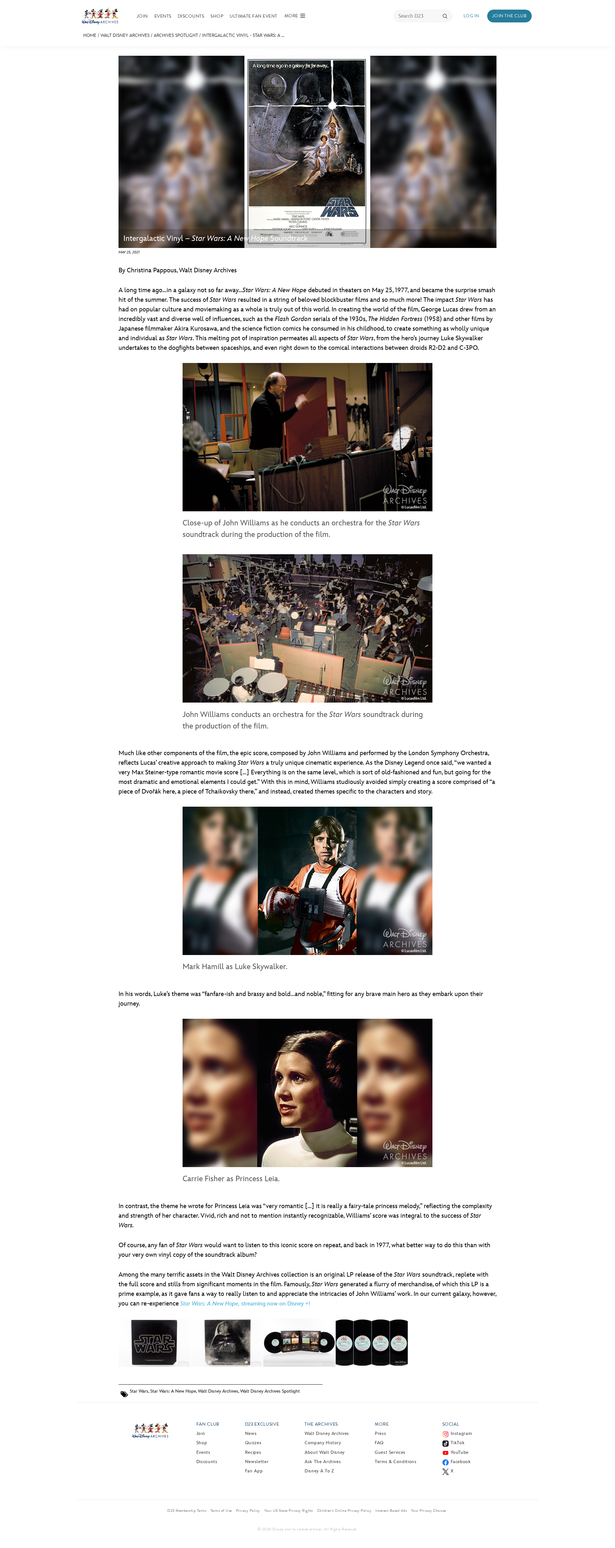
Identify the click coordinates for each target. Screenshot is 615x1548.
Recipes (253, 1452)
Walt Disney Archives (125, 35)
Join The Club (509, 15)
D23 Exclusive (262, 1424)
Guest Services (390, 1452)
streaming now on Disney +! (245, 1303)
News (251, 1433)
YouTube (460, 1452)
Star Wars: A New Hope (173, 1391)
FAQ (379, 1442)
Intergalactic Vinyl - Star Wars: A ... (243, 35)
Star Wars (139, 1391)
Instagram (461, 1433)
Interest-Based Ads (391, 1510)
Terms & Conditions (396, 1461)
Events (162, 16)
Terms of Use (221, 1510)
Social (450, 1424)
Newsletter (256, 1461)
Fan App (254, 1471)
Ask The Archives (323, 1461)
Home (89, 35)
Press (380, 1433)
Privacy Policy (248, 1510)
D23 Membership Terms (186, 1510)
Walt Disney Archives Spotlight (270, 1391)
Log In (471, 15)
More (382, 1424)
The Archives (321, 1424)
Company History (323, 1442)
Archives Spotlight (176, 35)
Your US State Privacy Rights (288, 1510)
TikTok (458, 1442)
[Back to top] (603, 1530)
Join (142, 16)
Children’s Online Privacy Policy (344, 1510)
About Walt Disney (325, 1452)
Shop (216, 16)
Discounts (191, 16)
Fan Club (207, 1424)
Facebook (461, 1461)
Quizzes (253, 1442)
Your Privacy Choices (428, 1510)
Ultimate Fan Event (253, 16)
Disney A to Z (319, 1471)
